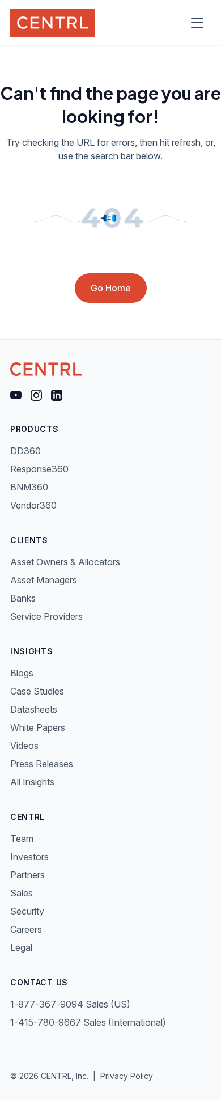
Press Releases (41, 763)
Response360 (39, 469)
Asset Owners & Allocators (65, 562)
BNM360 (29, 487)
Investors (29, 856)
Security (27, 911)
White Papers (37, 727)
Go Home (111, 288)
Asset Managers (43, 580)
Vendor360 (33, 505)
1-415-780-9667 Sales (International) (88, 1022)
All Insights (32, 782)
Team (21, 838)
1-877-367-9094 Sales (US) (70, 1004)
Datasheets (33, 709)
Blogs (21, 673)
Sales (21, 893)
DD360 (25, 450)
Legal (21, 947)
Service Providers (46, 616)
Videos (24, 745)
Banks (23, 598)
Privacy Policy (126, 1076)
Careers (26, 929)
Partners (27, 875)
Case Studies (37, 691)
